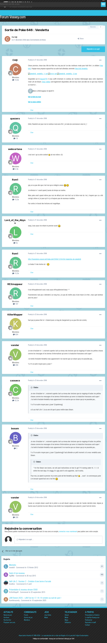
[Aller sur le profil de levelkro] (6, 583)
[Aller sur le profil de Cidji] (7, 39)
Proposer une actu (9, 623)
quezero (15, 118)
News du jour (8, 615)
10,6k (16, 80)
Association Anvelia (25, 636)
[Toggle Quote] (32, 387)
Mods (46, 618)
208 (16, 365)
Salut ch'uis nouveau (17, 573)
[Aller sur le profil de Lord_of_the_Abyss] (15, 232)
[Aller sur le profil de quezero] (15, 128)
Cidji (15, 37)
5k (16, 243)
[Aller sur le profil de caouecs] (15, 390)
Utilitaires (68, 623)
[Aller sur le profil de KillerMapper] (15, 324)
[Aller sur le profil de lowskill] (6, 566)
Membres (27, 620)
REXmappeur (15, 284)
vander (15, 345)
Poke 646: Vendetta (81, 69)
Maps (66, 620)
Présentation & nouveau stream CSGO (23, 590)
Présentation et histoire (92, 615)
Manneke (12, 565)
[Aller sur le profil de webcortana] (15, 158)
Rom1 (15, 179)
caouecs (15, 380)
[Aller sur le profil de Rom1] (15, 189)
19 (16, 139)
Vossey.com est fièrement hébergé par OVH (61, 639)
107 (16, 304)
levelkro (12, 584)
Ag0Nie (11, 576)
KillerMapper (15, 314)
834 (16, 335)
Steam (67, 615)
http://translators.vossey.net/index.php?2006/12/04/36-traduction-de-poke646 (54, 259)
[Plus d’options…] (100, 60)
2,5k (16, 169)
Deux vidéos (46, 82)
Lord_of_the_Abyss (15, 221)
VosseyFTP (43, 79)
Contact (87, 625)
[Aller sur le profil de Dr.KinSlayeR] (6, 591)
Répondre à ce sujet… (26, 540)
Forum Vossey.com (13, 17)
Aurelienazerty (14, 601)
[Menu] (103, 4)
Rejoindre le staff (90, 623)
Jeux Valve (47, 615)
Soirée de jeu (28, 618)
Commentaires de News (38, 40)
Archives (6, 618)
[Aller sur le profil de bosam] (15, 438)
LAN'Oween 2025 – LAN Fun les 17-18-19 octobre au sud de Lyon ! (35, 598)
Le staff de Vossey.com (92, 618)
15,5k (16, 200)
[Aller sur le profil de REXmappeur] (15, 293)
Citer (31, 110)
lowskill (12, 568)
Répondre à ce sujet (93, 49)
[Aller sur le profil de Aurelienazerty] (6, 599)
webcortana (15, 149)
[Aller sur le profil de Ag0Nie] (6, 574)
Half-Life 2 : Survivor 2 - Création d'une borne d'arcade (30, 582)
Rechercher (7, 620)
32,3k (16, 401)
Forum (26, 615)
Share (81, 39)
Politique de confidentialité (40, 639)
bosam (15, 428)
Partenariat (88, 620)
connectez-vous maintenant (68, 532)
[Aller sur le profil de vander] (15, 354)
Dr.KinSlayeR (14, 592)
